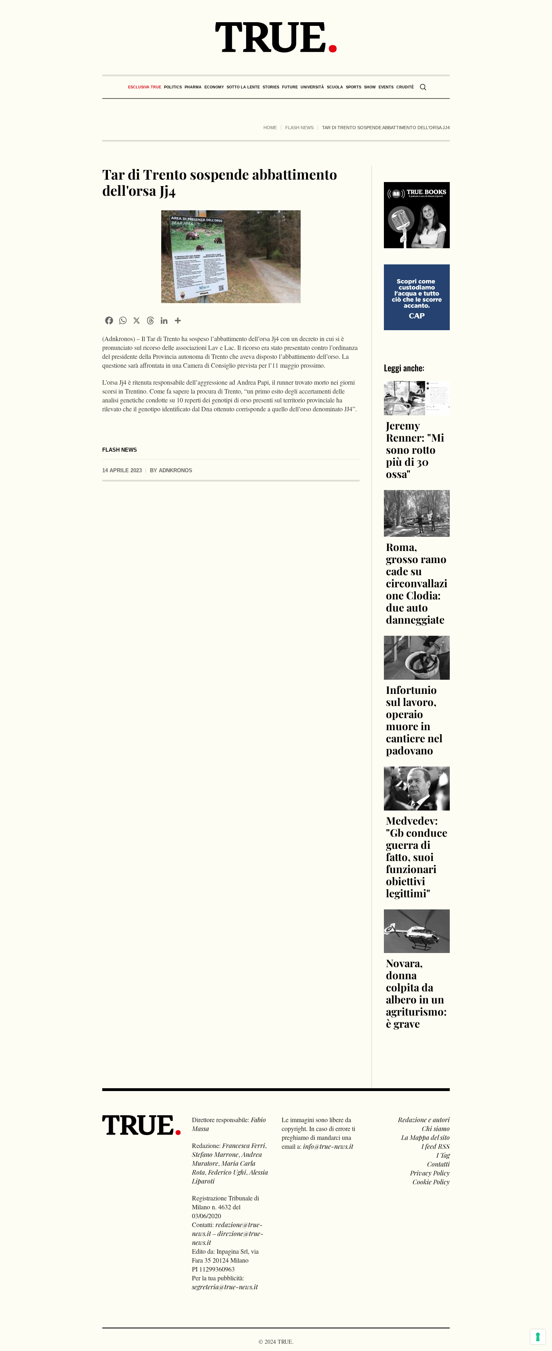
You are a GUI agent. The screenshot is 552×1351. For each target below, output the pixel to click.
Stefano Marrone (215, 1154)
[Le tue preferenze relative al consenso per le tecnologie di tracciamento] (538, 1337)
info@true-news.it (328, 1146)
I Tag (443, 1155)
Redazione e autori (424, 1119)
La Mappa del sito (425, 1137)
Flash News (299, 127)
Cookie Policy (431, 1181)
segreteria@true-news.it (225, 1286)
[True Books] (417, 243)
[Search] (423, 87)
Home (270, 127)
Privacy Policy (430, 1173)
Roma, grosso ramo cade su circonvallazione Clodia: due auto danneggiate (416, 583)
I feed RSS (435, 1146)
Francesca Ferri (243, 1145)
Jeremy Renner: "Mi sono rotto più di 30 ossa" (415, 449)
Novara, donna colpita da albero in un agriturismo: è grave (416, 993)
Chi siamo (436, 1128)
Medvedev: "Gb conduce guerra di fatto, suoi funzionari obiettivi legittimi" (416, 856)
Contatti (438, 1164)
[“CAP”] (417, 296)
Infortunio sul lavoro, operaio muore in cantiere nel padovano (414, 720)
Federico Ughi (227, 1172)
